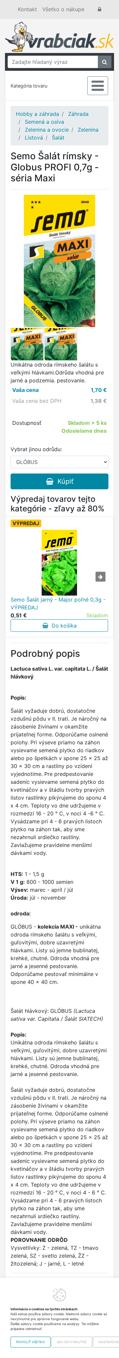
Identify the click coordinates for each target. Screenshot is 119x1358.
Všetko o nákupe (63, 9)
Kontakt (27, 9)
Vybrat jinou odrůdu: (36, 449)
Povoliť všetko (30, 1342)
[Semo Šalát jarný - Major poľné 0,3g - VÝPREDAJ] (59, 563)
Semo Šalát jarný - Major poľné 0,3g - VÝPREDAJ (58, 603)
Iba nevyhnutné (72, 1342)
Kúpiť (63, 481)
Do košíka (62, 625)
